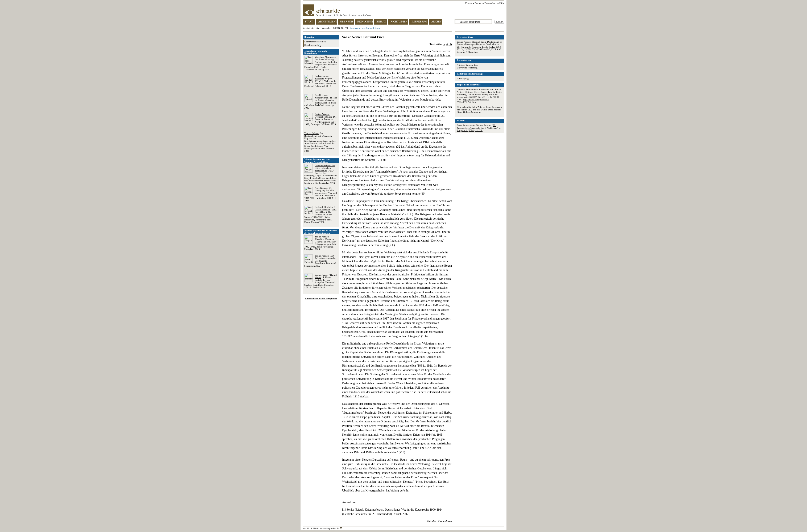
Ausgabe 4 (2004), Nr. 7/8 (335, 28)
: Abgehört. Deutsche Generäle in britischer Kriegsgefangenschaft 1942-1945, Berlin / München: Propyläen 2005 (320, 242)
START (309, 21)
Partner (478, 3)
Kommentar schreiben (315, 41)
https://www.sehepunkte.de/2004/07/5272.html (473, 100)
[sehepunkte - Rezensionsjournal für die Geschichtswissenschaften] (403, 10)
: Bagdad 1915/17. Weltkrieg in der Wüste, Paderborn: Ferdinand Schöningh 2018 (320, 81)
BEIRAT (381, 21)
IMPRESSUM (419, 21)
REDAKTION (365, 21)
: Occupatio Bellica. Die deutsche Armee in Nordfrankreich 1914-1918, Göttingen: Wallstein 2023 (320, 119)
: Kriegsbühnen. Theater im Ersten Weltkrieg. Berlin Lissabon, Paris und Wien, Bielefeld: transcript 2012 (320, 101)
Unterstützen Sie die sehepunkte (321, 298)
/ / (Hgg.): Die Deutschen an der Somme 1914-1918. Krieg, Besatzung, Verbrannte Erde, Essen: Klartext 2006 (320, 214)
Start (318, 28)
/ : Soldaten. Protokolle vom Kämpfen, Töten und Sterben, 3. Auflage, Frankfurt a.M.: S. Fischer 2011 (320, 281)
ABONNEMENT (327, 21)
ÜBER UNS (346, 21)
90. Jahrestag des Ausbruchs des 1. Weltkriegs (477, 126)
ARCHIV (436, 21)
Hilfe (501, 3)
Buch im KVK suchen (467, 52)
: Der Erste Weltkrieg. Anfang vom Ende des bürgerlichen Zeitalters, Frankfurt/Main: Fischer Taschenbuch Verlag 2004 (320, 63)
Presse (468, 3)
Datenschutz (490, 3)
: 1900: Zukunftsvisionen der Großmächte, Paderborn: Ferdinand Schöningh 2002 (320, 260)
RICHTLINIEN (398, 21)
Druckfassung (311, 45)
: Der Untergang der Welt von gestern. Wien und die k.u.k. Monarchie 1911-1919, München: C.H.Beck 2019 (320, 194)
